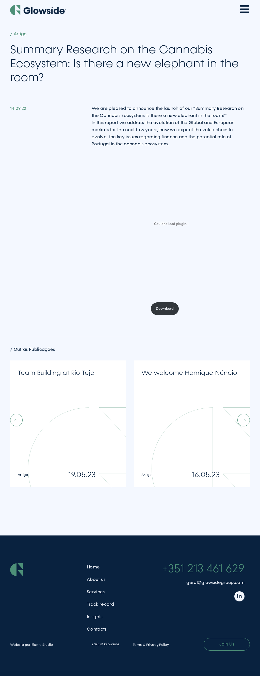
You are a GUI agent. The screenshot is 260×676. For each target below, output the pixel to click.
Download (165, 308)
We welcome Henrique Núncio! (190, 373)
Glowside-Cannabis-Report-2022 (120, 308)
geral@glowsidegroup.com (215, 582)
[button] (121, 420)
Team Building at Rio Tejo (56, 373)
